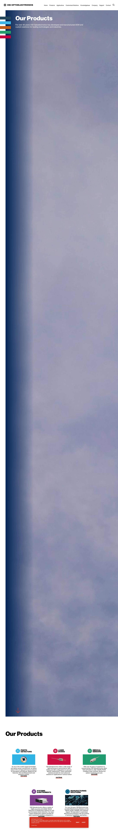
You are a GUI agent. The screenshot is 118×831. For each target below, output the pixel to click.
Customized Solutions (72, 5)
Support (101, 5)
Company (95, 5)
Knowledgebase (85, 5)
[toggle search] (113, 5)
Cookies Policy (34, 825)
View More (24, 776)
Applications (60, 5)
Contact (108, 5)
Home (46, 5)
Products (52, 5)
